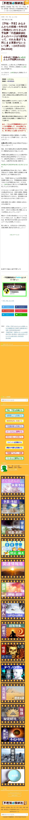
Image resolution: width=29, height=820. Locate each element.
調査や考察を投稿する (14, 448)
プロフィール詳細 (13, 469)
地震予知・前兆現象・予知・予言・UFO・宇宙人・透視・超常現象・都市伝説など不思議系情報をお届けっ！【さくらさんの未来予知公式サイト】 (14, 809)
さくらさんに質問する (14, 431)
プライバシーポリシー (14, 792)
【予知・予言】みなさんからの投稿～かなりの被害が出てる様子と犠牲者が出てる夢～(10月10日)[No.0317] (16, 328)
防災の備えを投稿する (14, 437)
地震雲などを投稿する (14, 415)
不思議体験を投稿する (14, 426)
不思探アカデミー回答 (14, 453)
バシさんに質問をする (14, 458)
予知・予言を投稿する (14, 410)
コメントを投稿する (14, 442)
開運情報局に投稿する (14, 421)
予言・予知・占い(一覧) (8, 300)
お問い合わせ (14, 795)
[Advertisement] (14, 250)
